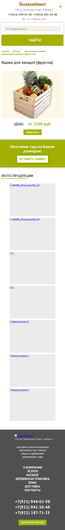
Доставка (32, 486)
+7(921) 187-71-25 (32, 512)
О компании (32, 467)
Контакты (32, 490)
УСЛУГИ (32, 471)
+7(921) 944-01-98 (20, 14)
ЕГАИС (32, 483)
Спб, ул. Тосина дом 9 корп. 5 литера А (34, 10)
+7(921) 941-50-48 (45, 14)
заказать (32, 132)
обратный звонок (32, 522)
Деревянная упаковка (33, 479)
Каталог (32, 475)
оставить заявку (32, 159)
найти (35, 40)
